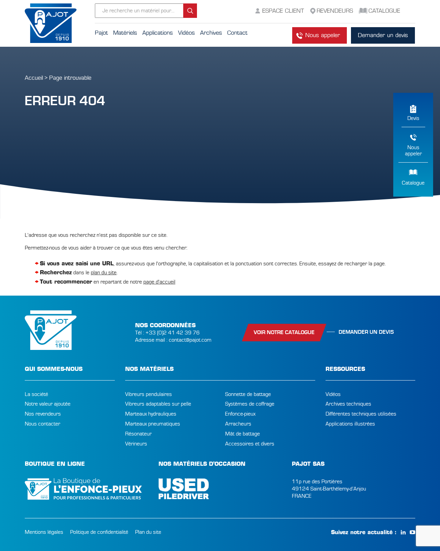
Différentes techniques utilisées (361, 414)
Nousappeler (413, 150)
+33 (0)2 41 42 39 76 (172, 333)
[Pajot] (60, 23)
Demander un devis (383, 35)
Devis (413, 118)
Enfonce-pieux (240, 414)
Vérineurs (136, 444)
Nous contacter (42, 424)
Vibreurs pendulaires (148, 394)
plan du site (104, 272)
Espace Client (283, 11)
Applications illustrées (350, 424)
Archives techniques (348, 404)
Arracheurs (238, 424)
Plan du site (148, 532)
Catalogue (413, 183)
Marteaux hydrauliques (150, 414)
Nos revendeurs (43, 414)
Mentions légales (44, 532)
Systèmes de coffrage (249, 404)
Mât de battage (242, 434)
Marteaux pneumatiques (152, 424)
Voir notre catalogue (284, 332)
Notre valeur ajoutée (47, 404)
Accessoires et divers (249, 444)
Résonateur (138, 434)
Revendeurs (335, 11)
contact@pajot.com (190, 340)
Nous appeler (322, 35)
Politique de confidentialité (99, 532)
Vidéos (333, 394)
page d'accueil (159, 282)
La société (36, 394)
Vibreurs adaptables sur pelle (158, 404)
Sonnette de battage (248, 394)
